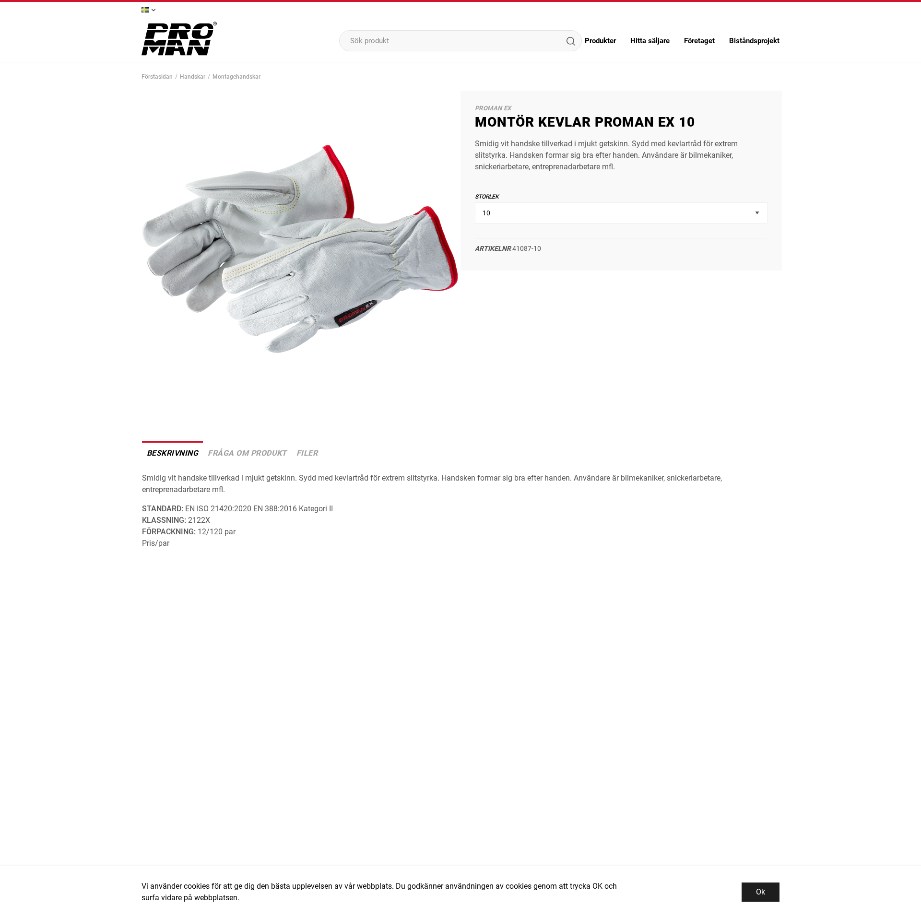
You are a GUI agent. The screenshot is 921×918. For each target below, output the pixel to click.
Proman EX (493, 108)
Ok (760, 891)
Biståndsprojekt (754, 40)
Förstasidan (157, 76)
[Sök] (570, 40)
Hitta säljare (650, 40)
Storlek (487, 196)
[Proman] (179, 54)
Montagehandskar (236, 76)
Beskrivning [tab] (172, 453)
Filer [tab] (307, 453)
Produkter (600, 40)
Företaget (699, 40)
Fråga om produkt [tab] (247, 453)
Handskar (192, 76)
